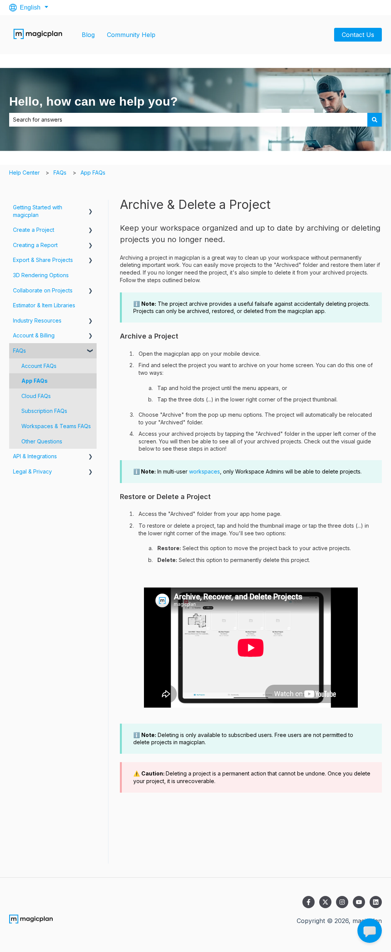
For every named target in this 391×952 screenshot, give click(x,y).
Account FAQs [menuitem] (39, 366)
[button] (90, 208)
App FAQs (93, 172)
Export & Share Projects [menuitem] (43, 260)
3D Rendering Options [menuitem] (41, 275)
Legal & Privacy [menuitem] (32, 471)
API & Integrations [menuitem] (35, 456)
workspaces (204, 471)
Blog (88, 35)
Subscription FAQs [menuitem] (44, 411)
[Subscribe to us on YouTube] (359, 902)
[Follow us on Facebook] (308, 902)
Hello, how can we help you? (93, 101)
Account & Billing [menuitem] (34, 335)
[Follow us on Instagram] (342, 902)
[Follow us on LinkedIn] (376, 902)
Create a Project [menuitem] (33, 229)
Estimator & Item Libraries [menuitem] (44, 305)
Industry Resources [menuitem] (37, 320)
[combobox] (188, 120)
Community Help (131, 35)
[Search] (374, 120)
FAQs (59, 172)
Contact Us (358, 35)
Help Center (24, 172)
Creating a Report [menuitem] (35, 245)
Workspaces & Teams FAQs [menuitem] (56, 426)
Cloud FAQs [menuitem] (36, 396)
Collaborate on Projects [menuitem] (43, 290)
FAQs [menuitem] (19, 350)
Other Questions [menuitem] (41, 441)
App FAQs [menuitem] (34, 380)
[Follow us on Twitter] (325, 902)
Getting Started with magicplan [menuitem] (37, 211)
